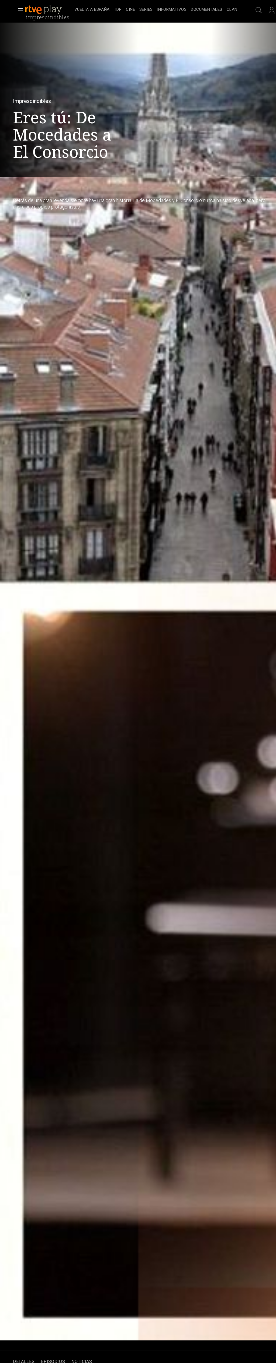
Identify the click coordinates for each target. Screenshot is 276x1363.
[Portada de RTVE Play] (44, 9)
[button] (19, 10)
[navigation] (155, 9)
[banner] (48, 9)
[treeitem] (92, 10)
